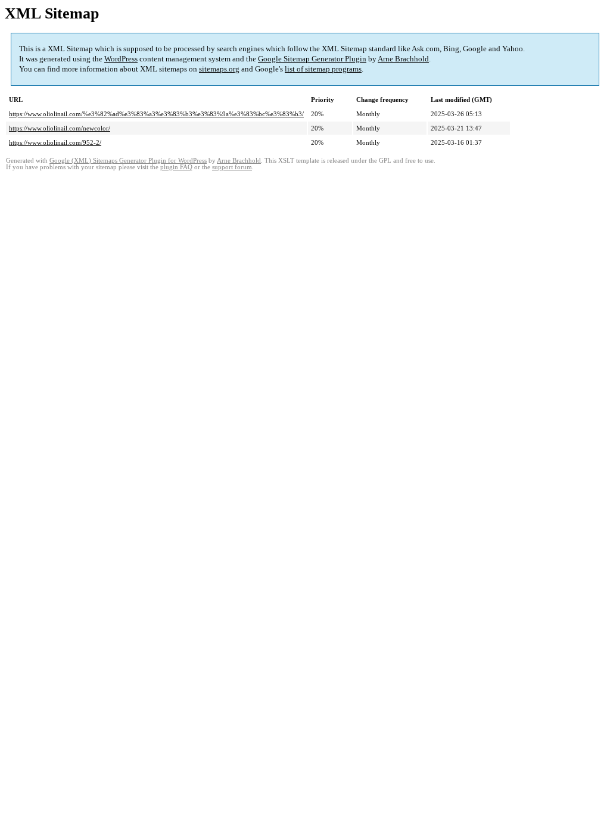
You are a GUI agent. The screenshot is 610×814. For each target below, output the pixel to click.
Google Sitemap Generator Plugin (312, 58)
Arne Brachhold (403, 58)
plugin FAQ (176, 167)
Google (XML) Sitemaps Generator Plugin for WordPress (128, 160)
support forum (232, 167)
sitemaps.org (219, 68)
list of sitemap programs (323, 68)
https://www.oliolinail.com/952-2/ (55, 142)
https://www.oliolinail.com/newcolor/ (59, 128)
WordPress (121, 58)
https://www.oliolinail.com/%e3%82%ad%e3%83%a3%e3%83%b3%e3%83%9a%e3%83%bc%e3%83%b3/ (156, 113)
